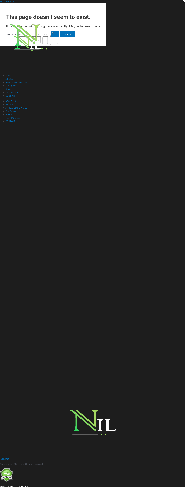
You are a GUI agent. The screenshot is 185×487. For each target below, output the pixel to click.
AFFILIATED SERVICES (16, 82)
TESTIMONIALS (12, 92)
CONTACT (10, 95)
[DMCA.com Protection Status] (6, 481)
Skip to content (7, 1)
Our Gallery (10, 85)
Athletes (9, 79)
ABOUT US (10, 75)
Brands (8, 89)
